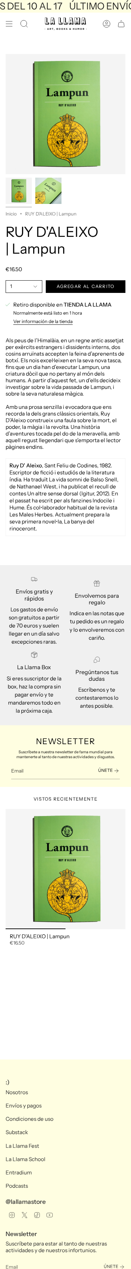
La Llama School (25, 1159)
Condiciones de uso (29, 1119)
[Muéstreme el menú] (9, 24)
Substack (17, 1132)
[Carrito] (121, 24)
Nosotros (17, 1092)
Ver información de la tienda (43, 321)
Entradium (19, 1172)
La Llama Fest (22, 1146)
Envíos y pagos (24, 1105)
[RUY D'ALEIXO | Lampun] (65, 869)
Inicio (11, 214)
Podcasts (17, 1185)
